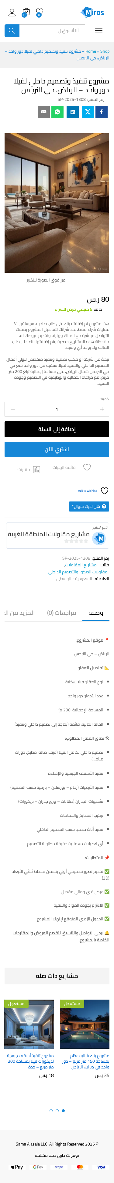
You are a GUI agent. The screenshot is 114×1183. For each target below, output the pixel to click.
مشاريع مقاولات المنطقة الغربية (49, 534)
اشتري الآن (57, 449)
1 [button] (63, 1110)
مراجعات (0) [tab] (61, 613)
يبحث (12, 30)
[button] (28, 469)
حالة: (98, 309)
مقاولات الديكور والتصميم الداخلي (78, 571)
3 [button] (51, 1110)
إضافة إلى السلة (57, 429)
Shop (104, 51)
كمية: (104, 399)
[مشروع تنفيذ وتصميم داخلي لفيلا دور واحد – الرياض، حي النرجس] (101, 112)
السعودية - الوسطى (74, 578)
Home (90, 51)
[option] (84, 1043)
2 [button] (57, 1110)
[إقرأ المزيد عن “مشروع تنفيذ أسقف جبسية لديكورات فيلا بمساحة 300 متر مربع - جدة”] (42, 1045)
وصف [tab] (95, 613)
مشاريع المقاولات (81, 564)
